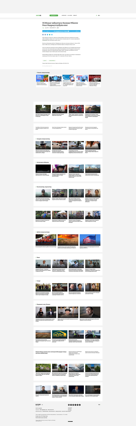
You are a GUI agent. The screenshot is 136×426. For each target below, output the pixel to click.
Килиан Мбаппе (52, 60)
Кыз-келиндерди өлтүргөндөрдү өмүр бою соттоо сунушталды (92, 395)
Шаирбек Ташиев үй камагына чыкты (42, 395)
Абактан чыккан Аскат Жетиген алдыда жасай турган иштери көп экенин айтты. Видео (43, 151)
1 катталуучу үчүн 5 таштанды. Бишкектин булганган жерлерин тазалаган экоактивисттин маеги (76, 270)
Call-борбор (69, 15)
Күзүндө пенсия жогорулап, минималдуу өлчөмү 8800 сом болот (91, 128)
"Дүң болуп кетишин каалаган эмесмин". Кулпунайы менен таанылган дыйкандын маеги (58, 270)
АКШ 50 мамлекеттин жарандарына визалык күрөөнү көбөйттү (89, 247)
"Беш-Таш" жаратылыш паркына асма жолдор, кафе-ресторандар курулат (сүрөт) (43, 374)
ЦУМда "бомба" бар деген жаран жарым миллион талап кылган (59, 199)
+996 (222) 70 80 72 (58, 411)
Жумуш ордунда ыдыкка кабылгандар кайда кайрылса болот (91, 151)
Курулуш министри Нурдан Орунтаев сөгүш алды (58, 115)
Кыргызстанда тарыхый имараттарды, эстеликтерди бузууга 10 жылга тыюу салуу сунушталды (75, 175)
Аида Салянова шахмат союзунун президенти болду (92, 293)
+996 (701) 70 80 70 (65, 411)
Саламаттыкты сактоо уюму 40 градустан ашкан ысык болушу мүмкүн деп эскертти (67, 247)
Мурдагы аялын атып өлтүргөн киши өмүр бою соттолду (92, 221)
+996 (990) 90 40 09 (45, 411)
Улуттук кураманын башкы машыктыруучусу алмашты (75, 293)
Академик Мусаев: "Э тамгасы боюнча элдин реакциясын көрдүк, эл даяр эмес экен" (43, 270)
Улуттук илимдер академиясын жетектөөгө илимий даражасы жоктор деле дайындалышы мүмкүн (92, 375)
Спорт (43, 27)
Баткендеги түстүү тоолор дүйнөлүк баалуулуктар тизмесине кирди (43, 340)
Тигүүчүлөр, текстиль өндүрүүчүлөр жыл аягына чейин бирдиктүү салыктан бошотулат (76, 151)
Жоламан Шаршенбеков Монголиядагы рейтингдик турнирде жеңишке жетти (58, 293)
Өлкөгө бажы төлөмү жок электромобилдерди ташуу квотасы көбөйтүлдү (51, 352)
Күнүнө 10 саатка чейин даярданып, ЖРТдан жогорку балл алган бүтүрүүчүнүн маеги (92, 270)
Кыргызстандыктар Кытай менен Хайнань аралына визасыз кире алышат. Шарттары (76, 128)
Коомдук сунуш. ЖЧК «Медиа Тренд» (42, 416)
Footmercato (44, 40)
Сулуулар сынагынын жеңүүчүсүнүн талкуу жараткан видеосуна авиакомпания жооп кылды (45, 320)
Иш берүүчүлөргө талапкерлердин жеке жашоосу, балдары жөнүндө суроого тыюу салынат (59, 396)
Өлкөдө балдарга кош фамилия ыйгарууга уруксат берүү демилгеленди (58, 175)
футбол (45, 60)
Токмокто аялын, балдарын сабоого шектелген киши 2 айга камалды (75, 221)
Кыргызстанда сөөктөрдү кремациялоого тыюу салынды (42, 174)
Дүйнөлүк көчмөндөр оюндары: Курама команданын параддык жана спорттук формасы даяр (42, 293)
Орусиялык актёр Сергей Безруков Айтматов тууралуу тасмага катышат (89, 320)
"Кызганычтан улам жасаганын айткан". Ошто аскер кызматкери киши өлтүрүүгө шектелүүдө (43, 199)
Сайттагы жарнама (39, 408)
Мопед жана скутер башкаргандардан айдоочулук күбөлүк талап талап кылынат (75, 340)
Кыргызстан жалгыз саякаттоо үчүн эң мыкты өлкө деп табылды (92, 352)
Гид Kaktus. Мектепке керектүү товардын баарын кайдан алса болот (42, 128)
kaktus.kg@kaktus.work (43, 409)
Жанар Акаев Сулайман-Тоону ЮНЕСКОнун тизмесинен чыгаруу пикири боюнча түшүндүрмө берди (92, 116)
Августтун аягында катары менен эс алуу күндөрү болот (59, 128)
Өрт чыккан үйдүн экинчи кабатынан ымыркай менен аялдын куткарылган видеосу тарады (75, 200)
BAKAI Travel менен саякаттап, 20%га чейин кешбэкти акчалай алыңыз (42, 83)
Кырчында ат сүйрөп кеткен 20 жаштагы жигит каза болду (59, 221)
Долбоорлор (64, 15)
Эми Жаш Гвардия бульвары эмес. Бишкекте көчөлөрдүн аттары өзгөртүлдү (43, 115)
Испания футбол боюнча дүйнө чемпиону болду (46, 246)
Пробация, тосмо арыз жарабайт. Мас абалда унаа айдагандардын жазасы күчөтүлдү (92, 340)
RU (99, 404)
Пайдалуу (75, 15)
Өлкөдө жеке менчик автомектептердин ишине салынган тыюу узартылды (58, 151)
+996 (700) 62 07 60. (66, 63)
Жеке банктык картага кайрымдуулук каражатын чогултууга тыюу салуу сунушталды (74, 375)
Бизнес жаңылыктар (43, 72)
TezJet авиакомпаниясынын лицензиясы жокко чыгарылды (92, 174)
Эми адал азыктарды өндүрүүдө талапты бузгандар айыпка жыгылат (59, 340)
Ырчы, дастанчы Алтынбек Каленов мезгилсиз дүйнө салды (68, 320)
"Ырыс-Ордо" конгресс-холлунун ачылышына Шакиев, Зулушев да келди (76, 115)
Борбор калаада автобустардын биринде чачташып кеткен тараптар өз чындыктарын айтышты (92, 200)
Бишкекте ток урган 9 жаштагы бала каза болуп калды (42, 221)
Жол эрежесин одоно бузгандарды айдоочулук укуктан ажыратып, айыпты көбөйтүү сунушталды (59, 374)
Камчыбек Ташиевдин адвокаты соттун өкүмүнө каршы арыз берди (76, 395)
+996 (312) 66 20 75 (51, 409)
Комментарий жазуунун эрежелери (41, 417)
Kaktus (58, 27)
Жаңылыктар (53, 15)
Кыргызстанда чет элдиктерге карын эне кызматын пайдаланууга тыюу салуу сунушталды (75, 353)
